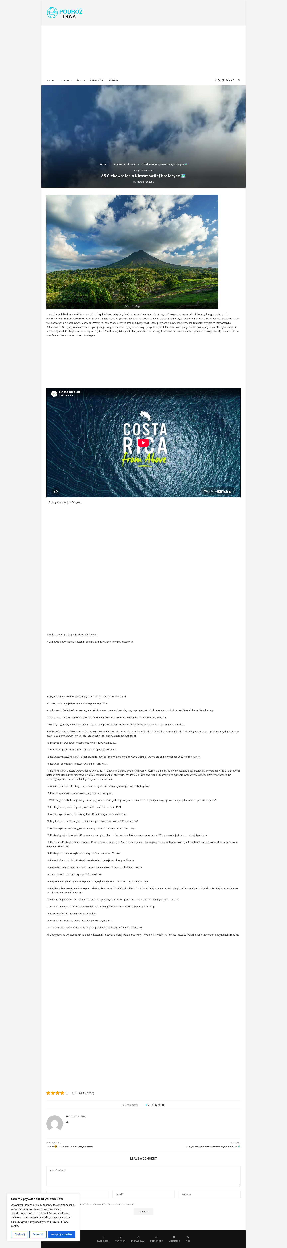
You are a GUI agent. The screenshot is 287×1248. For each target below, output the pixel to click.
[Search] (239, 80)
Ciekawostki (97, 80)
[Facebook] (215, 80)
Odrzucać (38, 1234)
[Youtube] (230, 80)
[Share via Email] (163, 1104)
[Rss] (234, 80)
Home (103, 164)
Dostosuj (20, 1234)
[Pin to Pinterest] (159, 1104)
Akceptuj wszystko (61, 1234)
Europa (66, 80)
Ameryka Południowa (124, 164)
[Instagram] (223, 80)
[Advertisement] (143, 50)
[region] (43, 1217)
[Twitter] (219, 80)
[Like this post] (149, 1104)
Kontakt (113, 80)
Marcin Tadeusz (145, 181)
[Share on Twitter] (156, 1104)
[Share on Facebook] (152, 1104)
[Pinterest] (227, 80)
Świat (80, 80)
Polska (50, 80)
